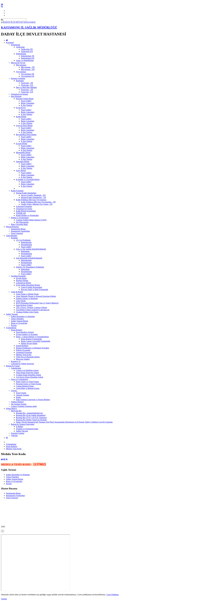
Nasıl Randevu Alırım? (25, 332)
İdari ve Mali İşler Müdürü (26, 87)
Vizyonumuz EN (27, 76)
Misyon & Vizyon (18, 63)
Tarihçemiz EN (27, 51)
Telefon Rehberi (17, 402)
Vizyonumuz (21, 72)
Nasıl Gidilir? (26, 101)
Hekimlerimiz (26, 242)
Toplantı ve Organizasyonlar (27, 429)
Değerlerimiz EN (27, 58)
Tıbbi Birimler (11, 236)
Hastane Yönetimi (18, 78)
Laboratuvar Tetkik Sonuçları (22, 364)
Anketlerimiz (16, 368)
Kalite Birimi (21, 117)
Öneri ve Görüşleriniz (19, 379)
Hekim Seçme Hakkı (29, 343)
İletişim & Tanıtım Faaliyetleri (22, 424)
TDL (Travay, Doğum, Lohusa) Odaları (31, 307)
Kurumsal (10, 42)
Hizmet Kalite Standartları (26, 193)
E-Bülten (19, 426)
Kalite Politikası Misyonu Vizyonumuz (31, 200)
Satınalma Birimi (22, 161)
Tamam (4, 599)
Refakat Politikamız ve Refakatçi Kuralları (32, 348)
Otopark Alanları (22, 395)
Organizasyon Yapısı (24, 209)
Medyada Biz (16, 411)
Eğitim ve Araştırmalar (20, 218)
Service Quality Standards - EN (33, 195)
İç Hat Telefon (26, 105)
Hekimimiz (25, 251)
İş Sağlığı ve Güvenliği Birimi (27, 179)
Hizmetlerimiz (26, 245)
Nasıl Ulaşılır (21, 393)
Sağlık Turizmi (12, 314)
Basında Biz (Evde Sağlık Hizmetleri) (31, 415)
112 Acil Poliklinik (23, 240)
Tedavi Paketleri (17, 319)
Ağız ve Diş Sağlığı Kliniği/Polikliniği (31, 249)
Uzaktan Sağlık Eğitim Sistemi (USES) (31, 220)
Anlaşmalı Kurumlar (24, 206)
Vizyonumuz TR (27, 74)
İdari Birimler (16, 96)
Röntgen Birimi (22, 280)
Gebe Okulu (21, 301)
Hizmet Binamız (12, 227)
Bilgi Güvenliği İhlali (19, 224)
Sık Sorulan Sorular (18, 404)
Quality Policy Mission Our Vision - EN (37, 204)
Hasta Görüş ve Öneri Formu (27, 382)
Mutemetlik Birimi (23, 152)
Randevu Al (15, 361)
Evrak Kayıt (21, 108)
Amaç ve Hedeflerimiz (25, 60)
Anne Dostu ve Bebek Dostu (27, 294)
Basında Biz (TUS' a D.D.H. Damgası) (31, 417)
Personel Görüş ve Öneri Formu (28, 384)
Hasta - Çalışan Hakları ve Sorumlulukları (32, 337)
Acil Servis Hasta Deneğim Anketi (29, 377)
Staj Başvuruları (22, 222)
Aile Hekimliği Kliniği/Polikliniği (29, 258)
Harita (18, 397)
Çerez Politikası (112, 595)
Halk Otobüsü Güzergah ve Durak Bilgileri (33, 400)
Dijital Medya (11, 408)
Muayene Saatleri (23, 359)
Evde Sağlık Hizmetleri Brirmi (28, 285)
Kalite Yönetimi (17, 191)
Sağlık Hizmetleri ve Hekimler (23, 316)
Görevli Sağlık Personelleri (31, 287)
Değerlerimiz (21, 54)
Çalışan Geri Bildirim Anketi (27, 370)
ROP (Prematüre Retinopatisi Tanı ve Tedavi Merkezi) (37, 303)
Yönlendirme (11, 328)
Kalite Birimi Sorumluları (26, 211)
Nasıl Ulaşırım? (17, 233)
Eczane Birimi (21, 143)
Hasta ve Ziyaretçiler (19, 323)
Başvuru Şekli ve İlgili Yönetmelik (34, 289)
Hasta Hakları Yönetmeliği (31, 339)
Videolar (14, 435)
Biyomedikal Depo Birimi (26, 135)
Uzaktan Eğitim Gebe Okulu (27, 312)
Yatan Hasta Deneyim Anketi (27, 373)
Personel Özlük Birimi (24, 99)
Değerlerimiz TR (27, 56)
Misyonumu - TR (28, 67)
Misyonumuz (21, 65)
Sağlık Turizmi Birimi (19, 321)
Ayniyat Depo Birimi (24, 126)
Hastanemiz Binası (18, 229)
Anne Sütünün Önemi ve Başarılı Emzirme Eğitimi (36, 296)
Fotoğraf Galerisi (17, 433)
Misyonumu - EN (28, 69)
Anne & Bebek (17, 292)
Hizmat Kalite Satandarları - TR (33, 197)
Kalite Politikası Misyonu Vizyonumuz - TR (38, 202)
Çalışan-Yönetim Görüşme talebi (24, 406)
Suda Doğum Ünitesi (24, 305)
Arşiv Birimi (21, 170)
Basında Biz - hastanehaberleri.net (29, 413)
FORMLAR (21, 213)
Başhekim (20, 81)
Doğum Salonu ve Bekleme (27, 298)
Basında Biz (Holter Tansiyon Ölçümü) (31, 420)
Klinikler (14, 238)
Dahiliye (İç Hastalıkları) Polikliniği (30, 267)
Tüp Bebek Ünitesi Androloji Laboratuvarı (32, 310)
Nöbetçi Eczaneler (23, 350)
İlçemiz (14, 325)
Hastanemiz (15, 45)
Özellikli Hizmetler (18, 276)
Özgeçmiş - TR (27, 83)
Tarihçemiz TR (27, 49)
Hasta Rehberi (16, 330)
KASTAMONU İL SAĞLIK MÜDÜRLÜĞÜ (29, 27)
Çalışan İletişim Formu (25, 386)
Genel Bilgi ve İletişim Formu (27, 388)
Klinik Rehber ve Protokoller (27, 215)
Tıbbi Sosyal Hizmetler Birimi (28, 357)
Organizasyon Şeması (19, 94)
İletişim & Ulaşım (13, 366)
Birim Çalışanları (27, 103)
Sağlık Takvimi (22, 431)
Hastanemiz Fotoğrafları (20, 231)
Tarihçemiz (20, 47)
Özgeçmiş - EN (27, 85)
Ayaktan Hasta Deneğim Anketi (28, 375)
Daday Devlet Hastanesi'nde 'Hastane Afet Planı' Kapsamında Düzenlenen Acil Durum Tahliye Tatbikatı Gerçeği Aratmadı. (64, 422)
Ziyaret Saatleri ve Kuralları (27, 334)
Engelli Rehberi (22, 346)
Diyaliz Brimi (21, 278)
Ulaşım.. (14, 391)
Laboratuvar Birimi (23, 283)
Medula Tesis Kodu (23, 355)
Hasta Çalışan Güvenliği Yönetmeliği (35, 341)
